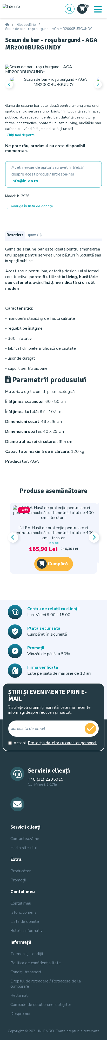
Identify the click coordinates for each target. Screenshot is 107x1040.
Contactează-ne (24, 839)
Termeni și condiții (26, 954)
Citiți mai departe (21, 135)
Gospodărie (26, 25)
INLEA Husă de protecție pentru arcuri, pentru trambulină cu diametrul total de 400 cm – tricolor (53, 533)
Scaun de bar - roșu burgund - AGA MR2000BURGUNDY (48, 29)
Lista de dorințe (24, 921)
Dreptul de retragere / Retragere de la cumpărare (45, 983)
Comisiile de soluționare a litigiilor (40, 1004)
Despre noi (20, 1014)
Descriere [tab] (15, 235)
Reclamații (19, 995)
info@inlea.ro (24, 181)
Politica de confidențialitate (35, 963)
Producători (20, 871)
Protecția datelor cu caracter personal (62, 743)
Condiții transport (26, 972)
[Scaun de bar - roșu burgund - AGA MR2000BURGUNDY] (53, 69)
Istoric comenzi (23, 912)
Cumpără (58, 564)
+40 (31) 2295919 (46, 779)
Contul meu (20, 903)
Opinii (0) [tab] (34, 235)
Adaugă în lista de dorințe (31, 206)
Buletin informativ (26, 931)
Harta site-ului (23, 848)
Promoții (18, 880)
